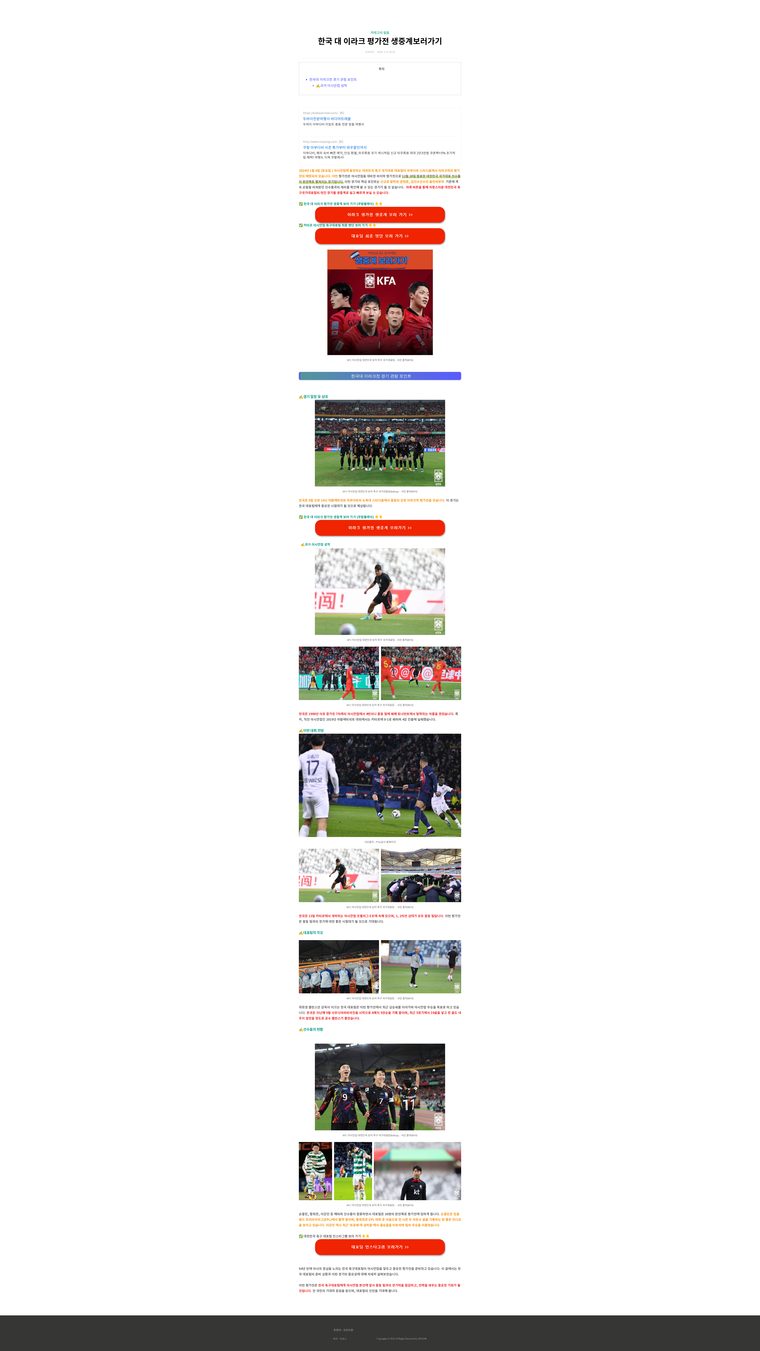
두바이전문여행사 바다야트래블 (327, 119)
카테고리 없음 (380, 33)
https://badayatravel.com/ (320, 113)
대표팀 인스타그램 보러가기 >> (380, 1247)
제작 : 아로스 (340, 1338)
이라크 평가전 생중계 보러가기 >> (380, 528)
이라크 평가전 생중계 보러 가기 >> (380, 215)
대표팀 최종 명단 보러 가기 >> (380, 236)
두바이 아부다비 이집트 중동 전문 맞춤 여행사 (333, 124)
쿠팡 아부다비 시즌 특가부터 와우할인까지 (335, 148)
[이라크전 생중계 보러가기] (380, 354)
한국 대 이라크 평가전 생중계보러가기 (380, 41)
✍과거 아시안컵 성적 (331, 86)
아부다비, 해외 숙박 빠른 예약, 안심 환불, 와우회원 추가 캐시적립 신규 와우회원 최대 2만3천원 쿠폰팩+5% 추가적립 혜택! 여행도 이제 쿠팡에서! (379, 155)
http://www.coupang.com (320, 141)
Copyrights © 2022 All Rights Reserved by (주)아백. (402, 1338)
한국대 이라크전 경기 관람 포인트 (333, 80)
